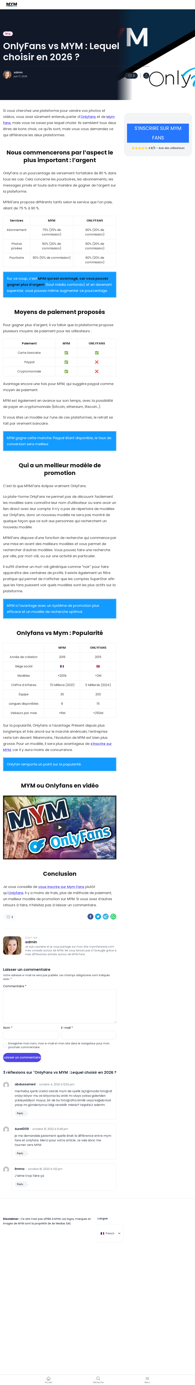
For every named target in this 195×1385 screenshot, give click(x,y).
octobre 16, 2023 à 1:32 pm (45, 1169)
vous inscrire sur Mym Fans (61, 886)
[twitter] (98, 916)
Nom (7, 1028)
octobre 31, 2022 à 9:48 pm (50, 1129)
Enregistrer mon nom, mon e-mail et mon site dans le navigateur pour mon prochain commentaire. (58, 1045)
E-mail (67, 1028)
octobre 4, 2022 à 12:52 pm (56, 1084)
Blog (7, 33)
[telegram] (106, 916)
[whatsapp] (113, 916)
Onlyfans (88, 116)
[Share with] (146, 76)
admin (18, 72)
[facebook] (90, 916)
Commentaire (14, 986)
